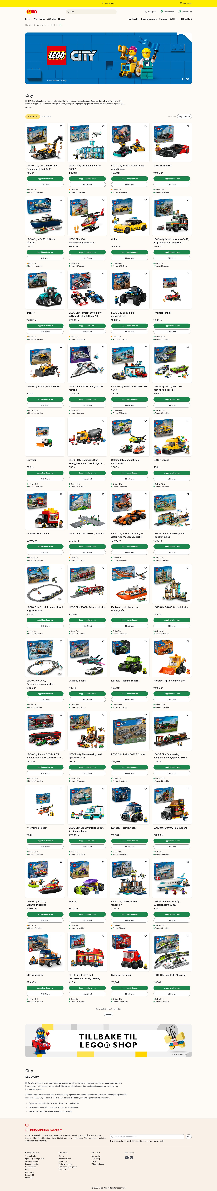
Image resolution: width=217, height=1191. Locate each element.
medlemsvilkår (158, 1141)
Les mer (28, 107)
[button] (185, 11)
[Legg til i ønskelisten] (61, 126)
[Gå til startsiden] (31, 12)
